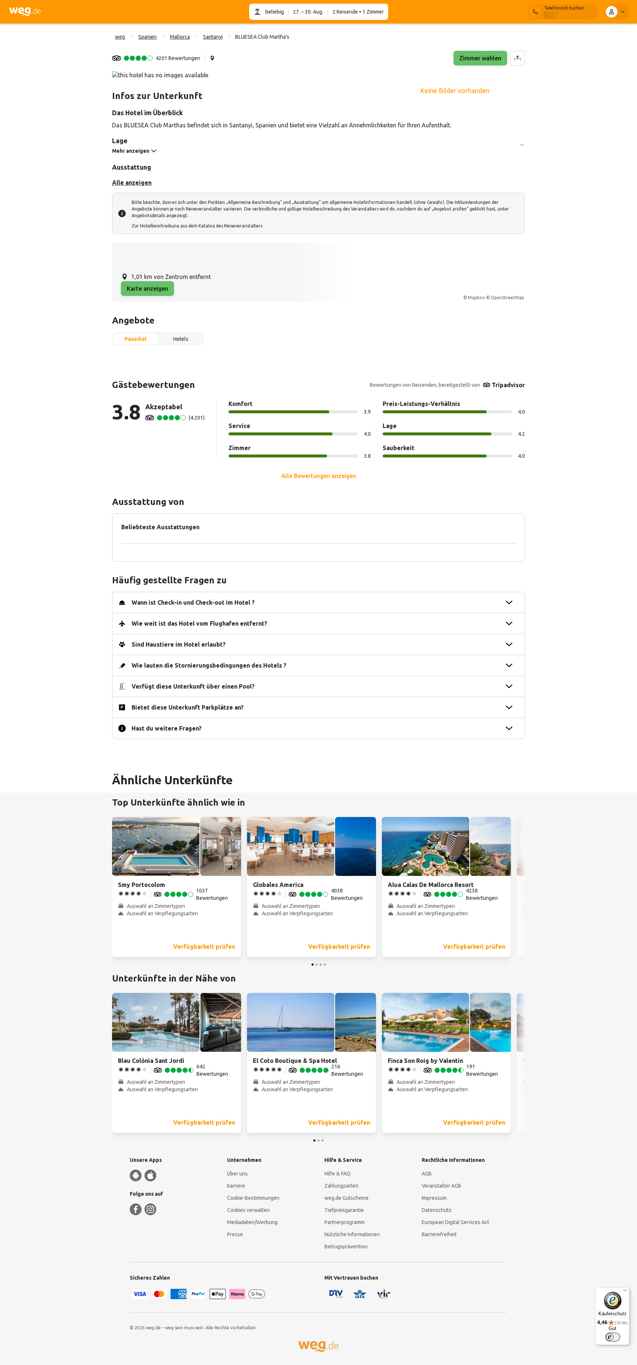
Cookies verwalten (248, 1210)
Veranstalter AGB (441, 1186)
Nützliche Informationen (352, 1234)
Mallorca (180, 37)
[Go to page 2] (317, 964)
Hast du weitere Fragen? (167, 728)
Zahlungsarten (341, 1186)
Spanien (147, 37)
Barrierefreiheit (439, 1234)
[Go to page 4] (325, 964)
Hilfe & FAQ (337, 1174)
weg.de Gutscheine (346, 1198)
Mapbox (476, 297)
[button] (156, 58)
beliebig (274, 12)
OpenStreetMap (507, 297)
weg (120, 37)
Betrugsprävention (346, 1246)
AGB (427, 1174)
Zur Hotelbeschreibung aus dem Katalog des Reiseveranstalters (197, 225)
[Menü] (625, 1292)
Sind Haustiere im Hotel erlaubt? (179, 644)
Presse (235, 1234)
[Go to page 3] (321, 964)
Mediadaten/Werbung (252, 1222)
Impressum (434, 1198)
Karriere (236, 1186)
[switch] (612, 1337)
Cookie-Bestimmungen (253, 1198)
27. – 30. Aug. (308, 12)
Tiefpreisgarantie (344, 1210)
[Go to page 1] (312, 964)
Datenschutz (437, 1210)
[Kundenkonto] (616, 11)
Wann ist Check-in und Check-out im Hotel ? (193, 602)
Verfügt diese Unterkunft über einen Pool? (193, 686)
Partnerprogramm (344, 1222)
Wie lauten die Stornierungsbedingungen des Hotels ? (209, 665)
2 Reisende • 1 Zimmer (358, 12)
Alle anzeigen (132, 182)
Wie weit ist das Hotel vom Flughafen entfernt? (199, 623)
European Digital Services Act (455, 1222)
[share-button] (517, 58)
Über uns (237, 1174)
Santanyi (213, 37)
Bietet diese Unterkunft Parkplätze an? (188, 707)
